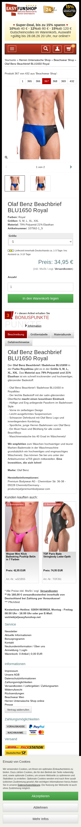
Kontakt (9, 642)
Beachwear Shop (64, 59)
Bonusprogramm (15, 638)
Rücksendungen (14, 693)
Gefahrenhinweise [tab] (18, 342)
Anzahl (12, 277)
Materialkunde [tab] (62, 334)
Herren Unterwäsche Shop (35, 59)
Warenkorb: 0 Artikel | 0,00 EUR (23, 653)
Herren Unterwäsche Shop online (24, 700)
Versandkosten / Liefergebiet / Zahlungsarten (31, 685)
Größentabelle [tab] (39, 334)
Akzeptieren (41, 796)
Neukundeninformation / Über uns (25, 646)
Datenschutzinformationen (20, 678)
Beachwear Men (14, 697)
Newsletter (11, 631)
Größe (13, 235)
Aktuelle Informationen (18, 635)
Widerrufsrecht (13, 689)
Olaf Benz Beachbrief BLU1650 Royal (27, 63)
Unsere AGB (12, 674)
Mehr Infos (41, 819)
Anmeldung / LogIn (16, 650)
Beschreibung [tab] (16, 334)
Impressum (11, 670)
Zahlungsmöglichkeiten (18, 682)
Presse (9, 704)
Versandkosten (63, 268)
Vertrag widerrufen (18, 709)
